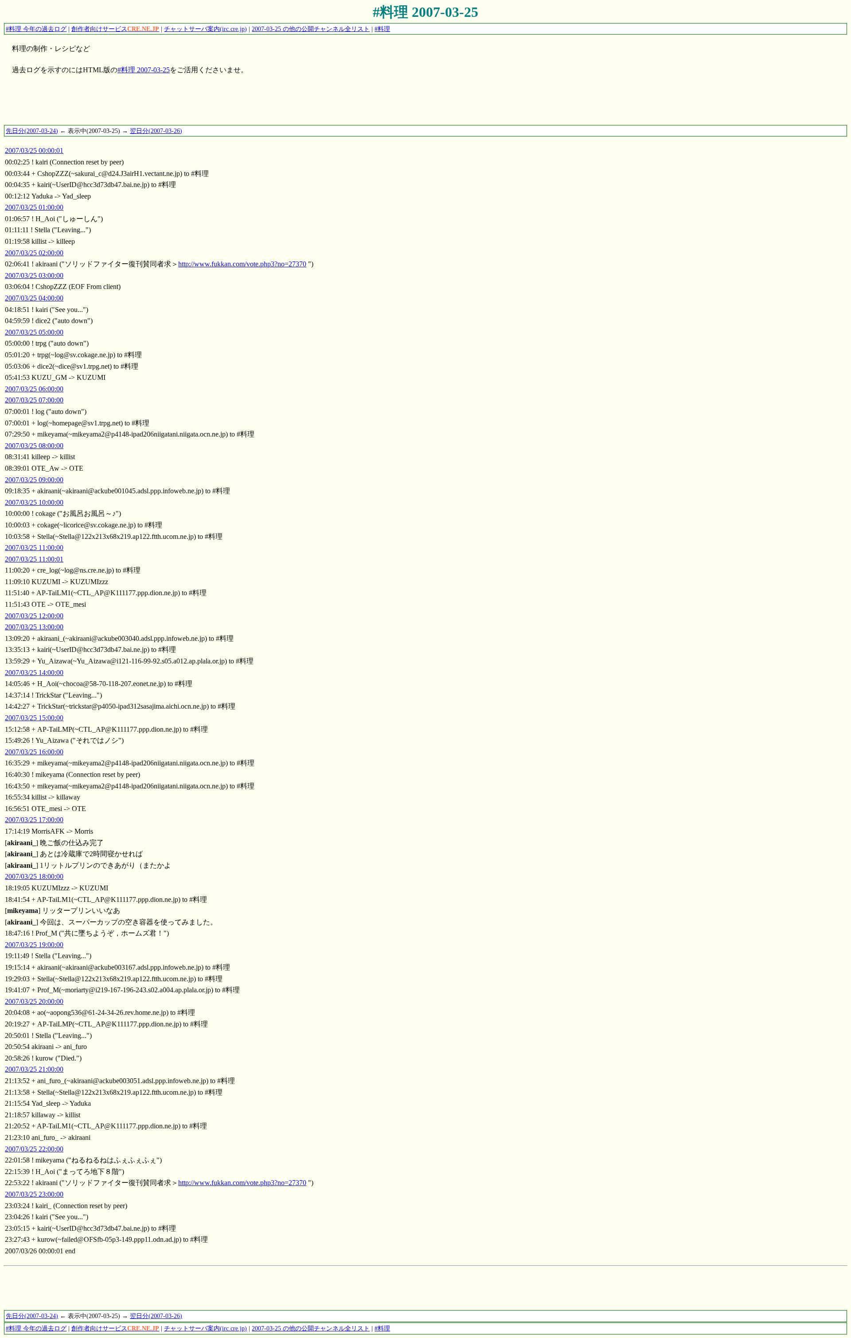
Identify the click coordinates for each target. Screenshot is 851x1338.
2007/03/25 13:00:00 (34, 627)
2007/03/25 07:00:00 (34, 400)
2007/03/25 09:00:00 (34, 480)
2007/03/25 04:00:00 (34, 298)
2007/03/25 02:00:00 (34, 253)
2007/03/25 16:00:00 (34, 752)
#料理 (382, 28)
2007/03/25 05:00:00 (34, 332)
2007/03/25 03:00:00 (34, 275)
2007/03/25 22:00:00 (34, 1149)
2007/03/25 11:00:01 (34, 559)
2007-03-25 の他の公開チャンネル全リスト (311, 28)
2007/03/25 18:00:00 (34, 876)
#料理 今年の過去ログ (36, 28)
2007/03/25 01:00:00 (34, 207)
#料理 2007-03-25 (425, 12)
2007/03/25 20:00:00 (34, 1001)
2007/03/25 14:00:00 (34, 672)
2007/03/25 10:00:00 (34, 502)
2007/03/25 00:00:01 (34, 150)
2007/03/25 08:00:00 (34, 445)
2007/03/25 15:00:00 (34, 718)
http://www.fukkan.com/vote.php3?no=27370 (242, 264)
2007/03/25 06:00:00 (34, 389)
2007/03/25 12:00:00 (34, 616)
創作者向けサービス (115, 28)
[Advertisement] (165, 104)
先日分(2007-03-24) (32, 130)
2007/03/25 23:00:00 (34, 1194)
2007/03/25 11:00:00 (34, 547)
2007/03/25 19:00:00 (34, 944)
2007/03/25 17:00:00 (34, 819)
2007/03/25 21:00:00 (34, 1069)
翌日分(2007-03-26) (156, 130)
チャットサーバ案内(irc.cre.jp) (205, 28)
